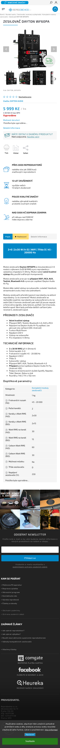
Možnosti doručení (11, 120)
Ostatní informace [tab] (39, 236)
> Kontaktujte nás (9, 596)
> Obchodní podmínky (10, 610)
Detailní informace (11, 128)
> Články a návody (9, 603)
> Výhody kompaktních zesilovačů (16, 642)
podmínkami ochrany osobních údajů (30, 567)
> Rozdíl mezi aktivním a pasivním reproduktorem (23, 638)
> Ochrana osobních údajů (12, 614)
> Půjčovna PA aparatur (11, 585)
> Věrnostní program (10, 592)
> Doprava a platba (9, 588)
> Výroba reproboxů (10, 600)
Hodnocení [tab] (22, 236)
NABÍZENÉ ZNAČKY (16, 2)
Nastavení (30, 735)
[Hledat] (51, 3)
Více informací (51, 730)
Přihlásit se (30, 558)
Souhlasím (30, 741)
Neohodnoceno (25, 97)
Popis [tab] (7, 236)
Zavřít (49, 158)
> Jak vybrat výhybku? (11, 634)
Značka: (13, 101)
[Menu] (3, 8)
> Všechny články (8, 649)
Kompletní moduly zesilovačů (40, 389)
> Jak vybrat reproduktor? (12, 630)
